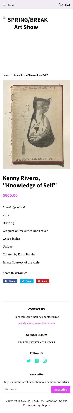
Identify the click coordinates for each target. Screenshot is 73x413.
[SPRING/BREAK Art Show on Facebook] (36, 361)
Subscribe (60, 390)
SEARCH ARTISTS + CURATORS (36, 342)
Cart (67, 5)
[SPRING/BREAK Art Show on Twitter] (29, 361)
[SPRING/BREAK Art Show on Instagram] (44, 361)
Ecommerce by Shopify (36, 405)
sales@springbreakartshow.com (36, 323)
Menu (11, 5)
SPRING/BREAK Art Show (42, 401)
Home (6, 75)
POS (60, 401)
